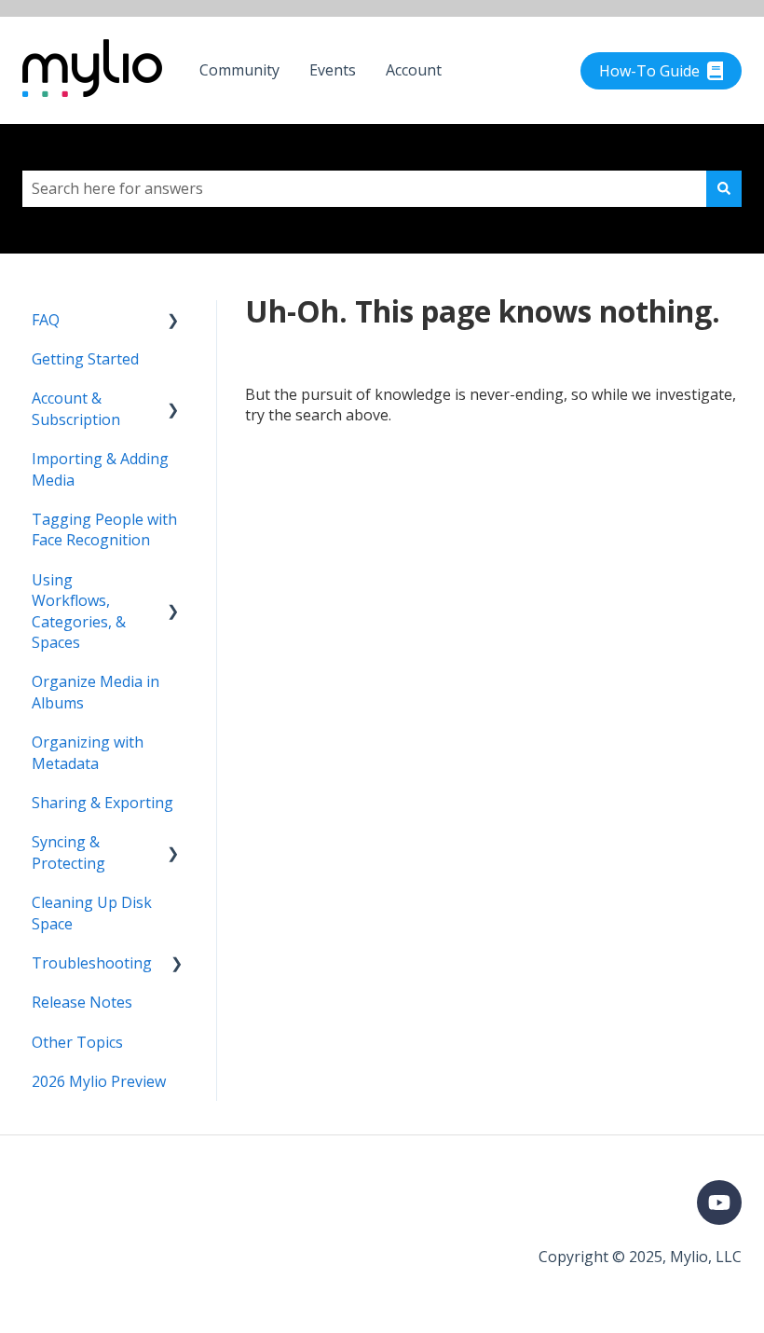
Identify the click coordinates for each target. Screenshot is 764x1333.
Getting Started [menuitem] (85, 359)
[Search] (724, 188)
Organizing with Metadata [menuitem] (87, 752)
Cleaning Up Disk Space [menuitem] (92, 912)
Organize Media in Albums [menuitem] (95, 691)
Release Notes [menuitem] (82, 1002)
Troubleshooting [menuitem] (92, 963)
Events (332, 70)
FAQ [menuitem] (46, 319)
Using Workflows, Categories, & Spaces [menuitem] (79, 611)
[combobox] (364, 188)
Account (414, 70)
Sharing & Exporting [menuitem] (102, 802)
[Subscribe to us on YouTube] (719, 1202)
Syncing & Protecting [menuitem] (68, 852)
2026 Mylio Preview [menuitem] (99, 1081)
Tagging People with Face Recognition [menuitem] (104, 529)
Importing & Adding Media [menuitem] (100, 468)
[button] (173, 321)
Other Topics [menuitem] (77, 1042)
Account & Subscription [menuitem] (76, 408)
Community (239, 70)
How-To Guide (649, 71)
